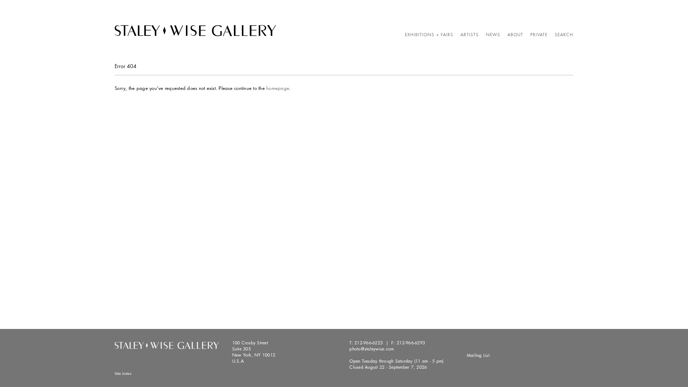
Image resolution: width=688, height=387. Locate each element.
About (515, 35)
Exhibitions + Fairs (429, 35)
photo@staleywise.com (371, 349)
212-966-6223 (368, 343)
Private (539, 35)
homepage (277, 88)
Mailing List (478, 355)
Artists (469, 35)
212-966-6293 (411, 343)
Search (564, 35)
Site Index (123, 374)
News (493, 35)
